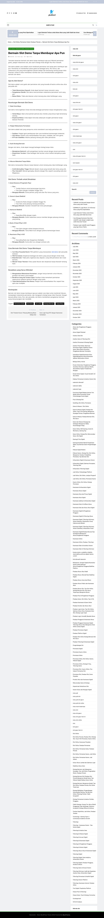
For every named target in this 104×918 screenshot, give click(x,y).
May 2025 (75, 294)
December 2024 (77, 310)
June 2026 (75, 250)
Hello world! (92, 236)
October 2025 (76, 277)
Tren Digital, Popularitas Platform (82, 888)
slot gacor (75, 75)
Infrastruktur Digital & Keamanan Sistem (84, 460)
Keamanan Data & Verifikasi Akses (82, 504)
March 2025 (76, 300)
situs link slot (76, 102)
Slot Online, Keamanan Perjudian (82, 742)
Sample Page (50, 25)
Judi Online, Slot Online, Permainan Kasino (84, 479)
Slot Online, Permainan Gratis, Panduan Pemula (21, 49)
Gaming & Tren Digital (79, 439)
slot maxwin (76, 163)
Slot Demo (30, 303)
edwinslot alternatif (78, 382)
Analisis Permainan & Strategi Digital (83, 342)
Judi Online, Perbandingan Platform (82, 472)
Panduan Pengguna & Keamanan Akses (83, 619)
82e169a (12, 56)
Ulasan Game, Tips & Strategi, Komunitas (84, 895)
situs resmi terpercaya (79, 706)
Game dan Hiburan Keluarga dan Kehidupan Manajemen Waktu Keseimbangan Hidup (81, 423)
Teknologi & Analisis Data (80, 830)
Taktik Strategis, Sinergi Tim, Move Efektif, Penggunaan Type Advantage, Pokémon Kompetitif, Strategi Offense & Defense (84, 806)
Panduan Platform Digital (79, 633)
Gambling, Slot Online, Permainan (82, 403)
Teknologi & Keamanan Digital (81, 840)
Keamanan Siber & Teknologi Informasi (83, 549)
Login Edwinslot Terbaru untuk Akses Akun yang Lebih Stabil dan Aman (42, 32)
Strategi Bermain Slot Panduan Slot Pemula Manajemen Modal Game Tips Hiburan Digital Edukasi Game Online (83, 778)
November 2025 (77, 273)
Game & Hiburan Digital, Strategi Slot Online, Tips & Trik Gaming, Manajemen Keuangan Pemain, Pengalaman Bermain (84, 411)
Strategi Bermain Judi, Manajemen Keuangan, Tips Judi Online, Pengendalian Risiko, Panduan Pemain (84, 771)
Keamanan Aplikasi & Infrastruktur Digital (84, 501)
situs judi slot (76, 696)
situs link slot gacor (78, 62)
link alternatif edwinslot (79, 559)
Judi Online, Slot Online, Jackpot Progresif (84, 475)
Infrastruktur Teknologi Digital (81, 468)
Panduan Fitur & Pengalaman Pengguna (83, 595)
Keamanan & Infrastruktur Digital (82, 487)
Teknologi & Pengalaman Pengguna (82, 844)
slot (74, 149)
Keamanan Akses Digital (79, 491)
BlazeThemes (66, 915)
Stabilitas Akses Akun (79, 766)
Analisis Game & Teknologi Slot (81, 339)
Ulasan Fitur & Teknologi (79, 892)
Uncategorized (77, 898)
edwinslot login (77, 389)
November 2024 (77, 314)
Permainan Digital (78, 648)
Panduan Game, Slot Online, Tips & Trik (83, 599)
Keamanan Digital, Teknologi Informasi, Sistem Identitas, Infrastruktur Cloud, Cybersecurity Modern (83, 521)
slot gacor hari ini (77, 109)
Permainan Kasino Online (80, 652)
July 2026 (75, 246)
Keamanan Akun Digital (79, 497)
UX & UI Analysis (77, 902)
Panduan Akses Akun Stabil (80, 571)
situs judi (75, 693)
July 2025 (75, 287)
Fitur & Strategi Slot (78, 399)
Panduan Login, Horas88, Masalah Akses (84, 616)
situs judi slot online (78, 703)
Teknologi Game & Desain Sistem (82, 868)
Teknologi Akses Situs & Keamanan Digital (84, 850)
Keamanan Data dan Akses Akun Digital (83, 507)
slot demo (55, 252)
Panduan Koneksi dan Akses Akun (82, 606)
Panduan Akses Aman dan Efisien (82, 580)
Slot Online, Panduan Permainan (81, 745)
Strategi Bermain (49, 303)
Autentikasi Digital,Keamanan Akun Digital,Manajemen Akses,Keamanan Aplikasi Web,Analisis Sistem (83, 356)
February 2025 (77, 304)
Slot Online (76, 733)
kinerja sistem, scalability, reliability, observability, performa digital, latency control (83, 554)
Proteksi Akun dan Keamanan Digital (83, 679)
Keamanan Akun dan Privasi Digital (82, 494)
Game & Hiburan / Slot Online (81, 406)
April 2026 (75, 256)
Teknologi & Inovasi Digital (80, 837)
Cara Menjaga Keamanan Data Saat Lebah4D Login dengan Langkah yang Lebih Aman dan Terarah (61, 1)
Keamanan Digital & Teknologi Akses (83, 516)
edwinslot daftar (77, 386)
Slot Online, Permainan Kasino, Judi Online (84, 754)
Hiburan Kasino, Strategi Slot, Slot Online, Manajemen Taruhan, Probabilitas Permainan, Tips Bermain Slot (84, 454)
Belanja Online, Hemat (79, 361)
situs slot (75, 69)
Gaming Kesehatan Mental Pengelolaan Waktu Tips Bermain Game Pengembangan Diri (84, 444)
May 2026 (75, 253)
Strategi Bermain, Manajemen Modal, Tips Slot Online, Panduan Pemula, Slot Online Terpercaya (84, 785)
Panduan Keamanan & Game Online (82, 602)
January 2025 (76, 307)
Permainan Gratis (19, 303)
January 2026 (76, 267)
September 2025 (77, 280)
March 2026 (76, 260)
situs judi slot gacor (78, 700)
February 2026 (77, 263)
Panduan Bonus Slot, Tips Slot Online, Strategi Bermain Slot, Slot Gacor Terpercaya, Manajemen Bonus (83, 590)
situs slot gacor (77, 122)
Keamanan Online (77, 539)
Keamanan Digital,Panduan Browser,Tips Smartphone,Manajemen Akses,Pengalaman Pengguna (84, 533)
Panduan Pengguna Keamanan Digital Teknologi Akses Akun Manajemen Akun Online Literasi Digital (84, 624)
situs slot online (77, 720)
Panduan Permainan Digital (80, 630)
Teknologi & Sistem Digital (80, 847)
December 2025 (77, 270)
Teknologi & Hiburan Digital (80, 834)
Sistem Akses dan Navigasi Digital (82, 689)
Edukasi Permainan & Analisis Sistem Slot (84, 379)
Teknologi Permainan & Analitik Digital (83, 876)
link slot (75, 89)
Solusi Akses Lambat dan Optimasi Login (84, 762)
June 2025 (75, 290)
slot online (39, 303)
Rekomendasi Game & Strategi (81, 683)
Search (74, 189)
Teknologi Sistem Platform (80, 880)
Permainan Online (77, 655)
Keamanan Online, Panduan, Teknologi (83, 542)
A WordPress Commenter (80, 236)
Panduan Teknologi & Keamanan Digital (83, 642)
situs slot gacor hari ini (79, 156)
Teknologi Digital (77, 854)
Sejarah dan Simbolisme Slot (81, 686)
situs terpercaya (77, 136)
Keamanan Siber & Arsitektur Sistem (83, 545)
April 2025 (75, 297)
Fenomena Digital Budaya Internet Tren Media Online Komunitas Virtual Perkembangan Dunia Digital (83, 394)
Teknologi (75, 822)
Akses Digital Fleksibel (79, 332)
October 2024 (76, 317)
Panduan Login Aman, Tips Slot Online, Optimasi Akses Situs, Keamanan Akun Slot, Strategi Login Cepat (83, 611)
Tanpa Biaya (60, 303)
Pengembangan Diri (78, 645)
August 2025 (76, 283)
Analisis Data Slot (78, 335)
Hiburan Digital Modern (79, 449)
